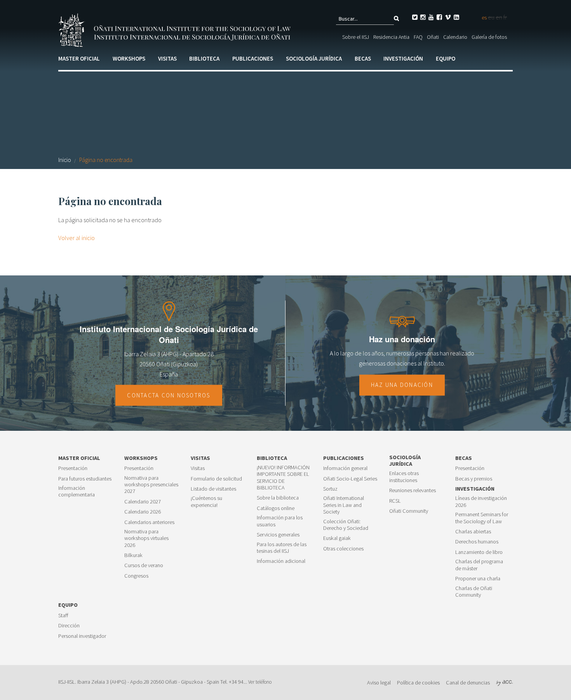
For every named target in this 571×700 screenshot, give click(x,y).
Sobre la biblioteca (278, 498)
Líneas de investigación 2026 (481, 501)
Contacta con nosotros (168, 395)
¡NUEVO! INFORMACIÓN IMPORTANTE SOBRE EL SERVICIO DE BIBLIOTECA (283, 477)
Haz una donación (402, 384)
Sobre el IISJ (355, 36)
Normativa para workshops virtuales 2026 (146, 538)
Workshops (129, 58)
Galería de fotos (489, 36)
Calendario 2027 (142, 501)
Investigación (403, 58)
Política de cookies (418, 682)
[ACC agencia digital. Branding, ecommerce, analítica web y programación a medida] (504, 682)
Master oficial (79, 58)
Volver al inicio (76, 238)
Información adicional (281, 561)
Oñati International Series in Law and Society (343, 505)
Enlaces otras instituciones (404, 476)
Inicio (64, 160)
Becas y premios (473, 478)
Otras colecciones (343, 548)
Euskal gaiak (337, 538)
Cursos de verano (143, 565)
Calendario (455, 36)
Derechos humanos (476, 541)
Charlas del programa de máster (479, 564)
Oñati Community (408, 511)
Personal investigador (82, 636)
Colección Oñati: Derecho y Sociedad (345, 524)
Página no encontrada (105, 160)
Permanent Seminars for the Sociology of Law (481, 517)
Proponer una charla (477, 578)
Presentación (72, 468)
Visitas (167, 58)
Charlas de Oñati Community (473, 591)
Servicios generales (278, 534)
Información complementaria (76, 491)
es (484, 17)
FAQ (418, 36)
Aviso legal (379, 682)
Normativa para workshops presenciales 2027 (151, 485)
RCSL (395, 501)
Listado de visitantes (213, 489)
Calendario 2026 (142, 511)
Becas (363, 58)
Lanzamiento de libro (479, 552)
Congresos (136, 576)
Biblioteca (204, 58)
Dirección (69, 625)
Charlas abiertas (473, 531)
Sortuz (330, 489)
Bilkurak (133, 555)
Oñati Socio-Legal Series (350, 478)
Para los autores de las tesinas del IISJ (281, 547)
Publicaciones (252, 58)
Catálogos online (275, 508)
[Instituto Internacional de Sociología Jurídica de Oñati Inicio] (176, 29)
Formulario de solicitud (216, 478)
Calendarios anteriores (149, 522)
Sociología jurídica (314, 58)
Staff (63, 615)
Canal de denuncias (468, 682)
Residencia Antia (391, 36)
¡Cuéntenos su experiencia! (206, 501)
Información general (345, 468)
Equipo (445, 58)
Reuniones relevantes (412, 490)
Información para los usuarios (280, 521)
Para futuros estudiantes (84, 478)
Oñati (433, 36)
